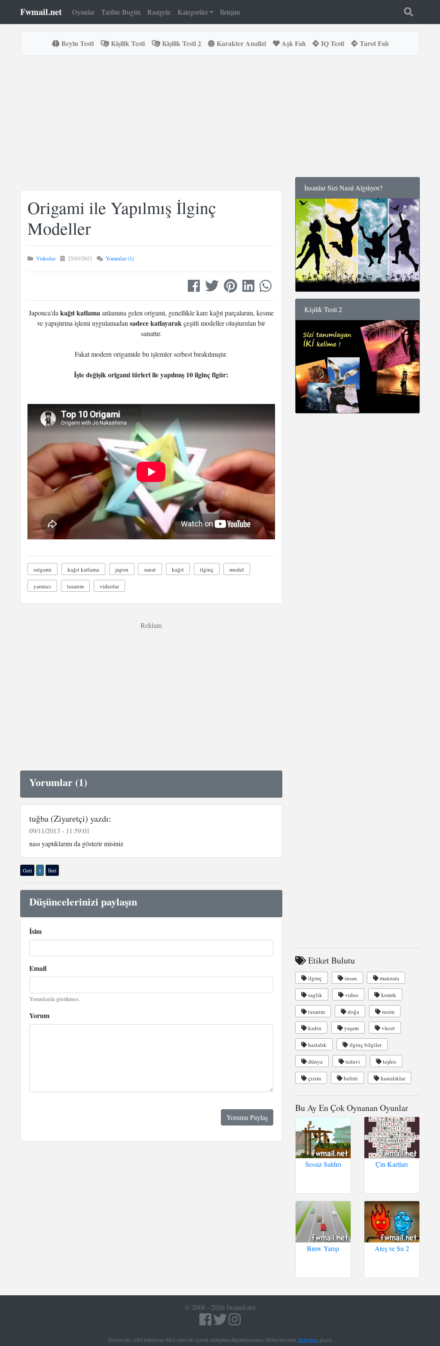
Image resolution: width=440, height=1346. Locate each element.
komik (388, 995)
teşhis (389, 1061)
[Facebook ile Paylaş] (194, 288)
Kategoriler (192, 11)
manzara (389, 978)
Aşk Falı (293, 43)
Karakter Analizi (240, 43)
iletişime (308, 1339)
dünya (315, 1061)
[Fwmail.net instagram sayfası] (235, 1321)
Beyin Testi (77, 43)
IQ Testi (331, 43)
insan (350, 978)
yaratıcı (42, 586)
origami (43, 569)
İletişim (230, 11)
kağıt (178, 569)
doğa (352, 1012)
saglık (314, 995)
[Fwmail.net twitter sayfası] (221, 1321)
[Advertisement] (176, 123)
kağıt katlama (83, 569)
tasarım (75, 586)
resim (387, 1012)
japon (121, 569)
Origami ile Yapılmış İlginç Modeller (122, 217)
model (236, 569)
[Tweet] (212, 288)
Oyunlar (83, 11)
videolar (109, 586)
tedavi (352, 1061)
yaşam (351, 1028)
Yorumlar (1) (120, 258)
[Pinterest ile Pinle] (230, 288)
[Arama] (408, 12)
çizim (314, 1078)
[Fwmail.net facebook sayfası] (205, 1321)
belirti (350, 1078)
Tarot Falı (373, 43)
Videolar (45, 258)
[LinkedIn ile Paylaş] (248, 288)
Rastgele (159, 11)
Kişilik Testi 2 (180, 43)
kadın (314, 1028)
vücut (387, 1028)
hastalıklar (392, 1078)
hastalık (317, 1045)
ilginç (207, 569)
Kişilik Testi (127, 43)
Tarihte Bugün (121, 11)
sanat (150, 569)
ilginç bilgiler (365, 1045)
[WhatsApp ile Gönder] (266, 288)
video (351, 995)
